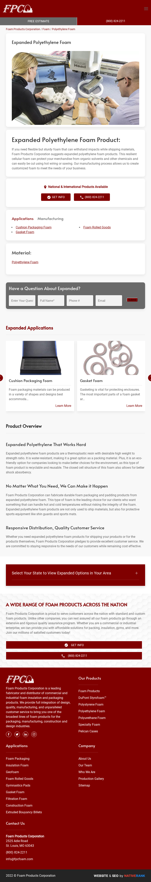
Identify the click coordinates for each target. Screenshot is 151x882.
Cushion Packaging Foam (34, 227)
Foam (46, 29)
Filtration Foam (16, 799)
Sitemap (84, 785)
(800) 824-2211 (16, 852)
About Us (84, 759)
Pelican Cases (88, 731)
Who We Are (86, 772)
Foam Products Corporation (23, 29)
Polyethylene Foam (63, 29)
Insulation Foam (17, 765)
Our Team (85, 765)
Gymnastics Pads (18, 785)
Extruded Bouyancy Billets (24, 812)
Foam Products (89, 691)
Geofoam (12, 772)
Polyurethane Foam (92, 718)
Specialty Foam (89, 724)
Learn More (63, 406)
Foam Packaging (17, 759)
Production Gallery (91, 779)
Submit (132, 299)
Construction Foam (19, 805)
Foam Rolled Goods (97, 227)
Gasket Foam (25, 232)
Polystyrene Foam (90, 704)
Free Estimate (38, 21)
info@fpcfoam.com (19, 859)
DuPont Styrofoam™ (92, 698)
